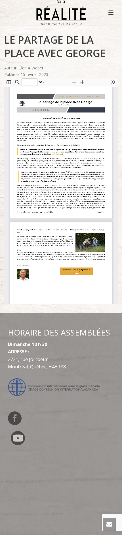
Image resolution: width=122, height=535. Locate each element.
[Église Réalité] (61, 13)
